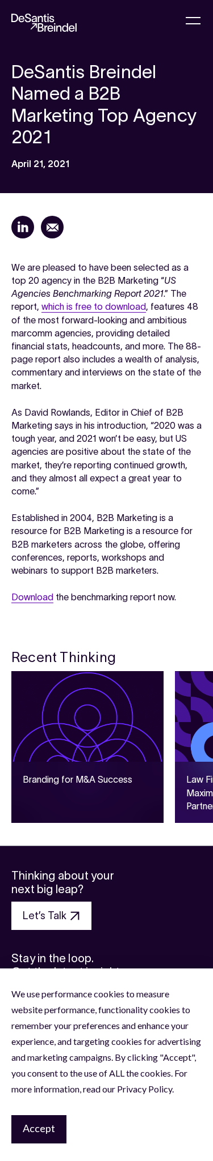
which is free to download (93, 306)
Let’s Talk (44, 915)
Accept (39, 1128)
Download (32, 597)
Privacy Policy (144, 1088)
